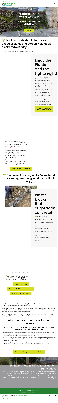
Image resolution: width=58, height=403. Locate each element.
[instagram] (49, 395)
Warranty (20, 398)
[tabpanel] (21, 93)
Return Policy (10, 398)
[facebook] (45, 395)
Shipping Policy (5, 398)
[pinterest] (51, 395)
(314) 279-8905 (24, 392)
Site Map (16, 398)
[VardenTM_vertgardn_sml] (9, 1)
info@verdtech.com (32, 392)
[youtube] (53, 395)
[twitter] (47, 395)
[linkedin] (55, 395)
